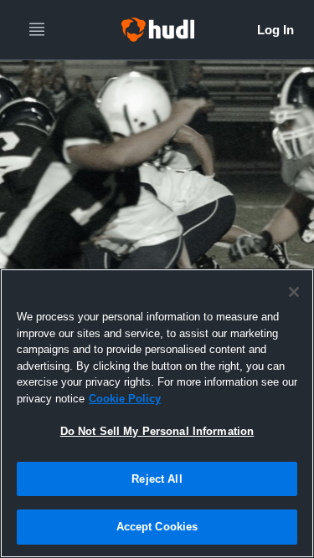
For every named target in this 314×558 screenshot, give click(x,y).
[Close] (293, 292)
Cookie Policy (125, 398)
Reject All (156, 479)
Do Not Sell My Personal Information (157, 431)
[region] (157, 413)
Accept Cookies (157, 526)
